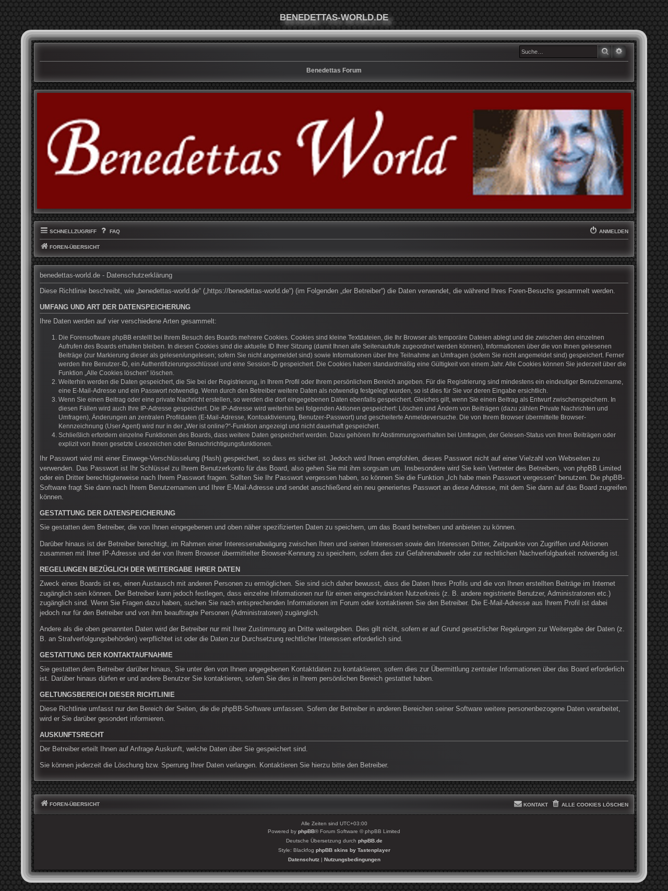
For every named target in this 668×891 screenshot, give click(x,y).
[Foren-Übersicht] (334, 151)
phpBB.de (370, 841)
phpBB (306, 831)
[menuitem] (109, 231)
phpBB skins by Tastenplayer (353, 850)
